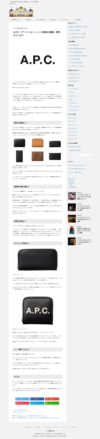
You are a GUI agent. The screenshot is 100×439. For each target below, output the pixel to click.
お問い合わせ (72, 182)
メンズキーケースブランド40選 (77, 33)
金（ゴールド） (73, 135)
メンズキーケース (65, 19)
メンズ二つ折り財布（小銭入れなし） (79, 55)
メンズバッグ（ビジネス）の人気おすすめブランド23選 (84, 208)
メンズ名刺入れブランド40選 (76, 37)
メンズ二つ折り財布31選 (75, 52)
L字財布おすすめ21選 (74, 150)
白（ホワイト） (73, 128)
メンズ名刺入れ (77, 19)
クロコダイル (72, 103)
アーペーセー (20, 412)
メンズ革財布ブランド (15, 19)
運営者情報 (71, 180)
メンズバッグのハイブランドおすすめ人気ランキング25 (84, 242)
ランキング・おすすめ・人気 (76, 165)
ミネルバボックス (74, 110)
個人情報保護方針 (72, 187)
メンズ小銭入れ (52, 19)
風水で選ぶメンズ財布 (75, 146)
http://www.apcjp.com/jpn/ (22, 87)
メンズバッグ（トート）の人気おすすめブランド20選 (84, 219)
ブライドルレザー (74, 88)
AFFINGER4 (64, 436)
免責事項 (71, 185)
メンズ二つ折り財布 (39, 19)
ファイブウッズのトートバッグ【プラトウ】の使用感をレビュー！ (84, 196)
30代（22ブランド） (74, 77)
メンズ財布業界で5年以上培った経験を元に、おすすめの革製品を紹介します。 (50, 433)
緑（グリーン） (73, 117)
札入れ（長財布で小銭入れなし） (78, 48)
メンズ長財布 (27, 19)
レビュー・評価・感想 (75, 172)
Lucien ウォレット (17, 274)
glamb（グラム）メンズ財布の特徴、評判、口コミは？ (32, 415)
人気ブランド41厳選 (74, 30)
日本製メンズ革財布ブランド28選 (78, 26)
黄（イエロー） (73, 131)
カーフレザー (72, 95)
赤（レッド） (72, 124)
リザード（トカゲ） (74, 106)
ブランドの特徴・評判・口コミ (21, 410)
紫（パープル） (73, 139)
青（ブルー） (72, 121)
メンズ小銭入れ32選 (74, 59)
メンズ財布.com (50, 431)
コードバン (72, 92)
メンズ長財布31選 (74, 45)
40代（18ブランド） (74, 81)
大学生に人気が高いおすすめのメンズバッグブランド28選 (84, 230)
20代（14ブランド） (74, 74)
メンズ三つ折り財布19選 (75, 62)
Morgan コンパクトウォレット (20, 329)
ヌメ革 (71, 99)
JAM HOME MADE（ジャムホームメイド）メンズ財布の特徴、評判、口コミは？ (39, 417)
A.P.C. (15, 412)
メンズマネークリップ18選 (76, 66)
